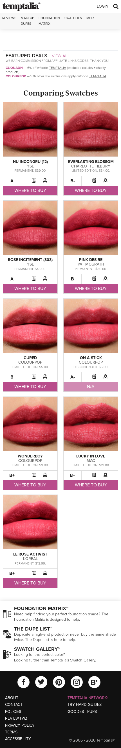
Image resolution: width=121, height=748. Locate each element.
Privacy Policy (20, 725)
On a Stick (91, 357)
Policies (13, 711)
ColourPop (16, 76)
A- (72, 377)
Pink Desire (90, 259)
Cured (30, 357)
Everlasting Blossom (91, 161)
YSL (30, 166)
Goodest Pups (82, 711)
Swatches (73, 18)
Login (102, 6)
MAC (91, 460)
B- (72, 181)
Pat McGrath (91, 264)
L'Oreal (30, 558)
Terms (11, 732)
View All (61, 55)
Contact (14, 704)
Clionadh (14, 68)
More (91, 18)
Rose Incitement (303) (30, 259)
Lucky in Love (90, 456)
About (11, 697)
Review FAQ (16, 718)
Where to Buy (30, 190)
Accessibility (18, 738)
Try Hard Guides (85, 704)
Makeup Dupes (27, 20)
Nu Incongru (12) (30, 161)
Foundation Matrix (49, 20)
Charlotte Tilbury (90, 166)
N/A (91, 386)
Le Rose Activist (30, 554)
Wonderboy (30, 456)
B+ (12, 475)
